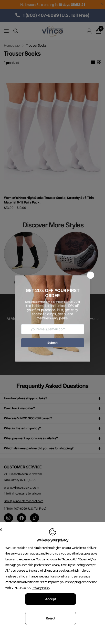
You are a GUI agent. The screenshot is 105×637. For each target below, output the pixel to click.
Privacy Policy (41, 588)
